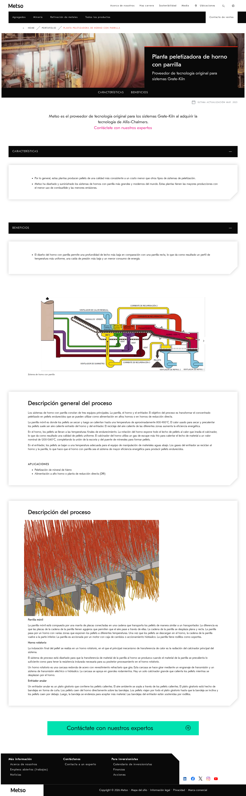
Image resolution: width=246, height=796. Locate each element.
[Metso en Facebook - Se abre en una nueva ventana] (193, 779)
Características (111, 92)
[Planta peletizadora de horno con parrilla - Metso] (28, 6)
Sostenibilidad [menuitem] (168, 5)
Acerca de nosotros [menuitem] (122, 5)
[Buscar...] (223, 6)
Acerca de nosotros (23, 764)
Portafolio (49, 28)
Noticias (15, 774)
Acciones (119, 774)
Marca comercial (197, 790)
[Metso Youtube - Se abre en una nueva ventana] (216, 778)
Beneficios (139, 92)
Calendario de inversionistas (132, 764)
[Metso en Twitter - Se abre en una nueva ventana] (200, 779)
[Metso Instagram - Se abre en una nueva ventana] (208, 779)
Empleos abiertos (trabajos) (29, 769)
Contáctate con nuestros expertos (123, 127)
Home (31, 28)
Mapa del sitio (139, 790)
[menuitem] (204, 6)
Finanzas (119, 769)
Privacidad (179, 790)
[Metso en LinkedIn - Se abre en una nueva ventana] (185, 778)
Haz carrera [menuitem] (147, 5)
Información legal (160, 790)
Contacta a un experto (80, 764)
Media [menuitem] (185, 5)
